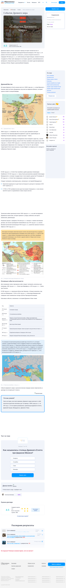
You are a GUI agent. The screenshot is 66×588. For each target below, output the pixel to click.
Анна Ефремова (52, 129)
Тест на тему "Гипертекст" (13, 546)
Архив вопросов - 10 (60, 578)
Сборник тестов (31, 563)
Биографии (13, 563)
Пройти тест (55, 9)
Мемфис (15, 469)
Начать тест (22, 475)
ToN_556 (51, 132)
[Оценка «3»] (22, 509)
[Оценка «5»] (27, 509)
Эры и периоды (50, 75)
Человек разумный (51, 92)
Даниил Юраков (52, 116)
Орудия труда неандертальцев (54, 86)
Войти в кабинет (56, 564)
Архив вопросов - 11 (60, 580)
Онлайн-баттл (31, 565)
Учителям (44, 565)
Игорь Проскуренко (53, 119)
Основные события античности (54, 19)
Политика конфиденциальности (20, 580)
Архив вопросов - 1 (32, 576)
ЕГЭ (39, 2)
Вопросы (34, 2)
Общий (52, 112)
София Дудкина (52, 122)
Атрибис (15, 462)
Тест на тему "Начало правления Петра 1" (17, 532)
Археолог (49, 90)
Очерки (13, 568)
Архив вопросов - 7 (46, 580)
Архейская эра (50, 77)
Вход (62, 2)
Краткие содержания (16, 565)
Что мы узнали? (50, 22)
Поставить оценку (35, 510)
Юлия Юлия (51, 127)
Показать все (52, 95)
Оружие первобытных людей (53, 82)
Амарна (15, 458)
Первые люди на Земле (52, 79)
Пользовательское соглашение (19, 577)
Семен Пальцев (52, 137)
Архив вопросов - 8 (46, 581)
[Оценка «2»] (27, 511)
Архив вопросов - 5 (46, 576)
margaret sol (52, 140)
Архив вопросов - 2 (32, 578)
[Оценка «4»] (25, 509)
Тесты (28, 2)
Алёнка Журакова (53, 135)
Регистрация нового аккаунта (56, 567)
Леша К (51, 124)
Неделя (48, 112)
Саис (14, 465)
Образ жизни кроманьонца (53, 84)
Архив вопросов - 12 (60, 581)
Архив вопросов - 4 (32, 581)
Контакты (44, 563)
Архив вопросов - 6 (46, 578)
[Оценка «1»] (25, 511)
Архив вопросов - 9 (60, 576)
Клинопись (49, 81)
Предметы (21, 2)
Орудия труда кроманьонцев (53, 88)
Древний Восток (50, 17)
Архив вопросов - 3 (32, 580)
